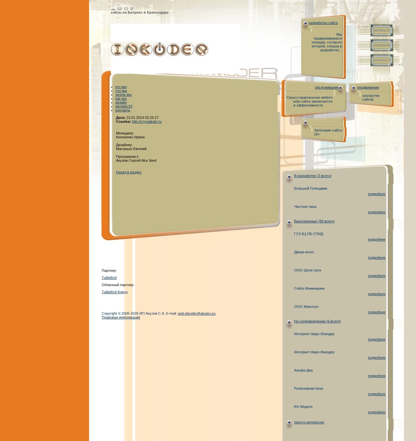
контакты (122, 110)
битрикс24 (123, 106)
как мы (121, 98)
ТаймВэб (109, 278)
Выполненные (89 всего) (314, 221)
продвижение (368, 87)
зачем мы (123, 94)
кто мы (121, 87)
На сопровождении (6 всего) (317, 321)
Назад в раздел (128, 172)
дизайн (121, 102)
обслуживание (327, 87)
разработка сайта (323, 23)
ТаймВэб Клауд (114, 292)
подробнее (376, 194)
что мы (121, 91)
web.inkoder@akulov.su (196, 313)
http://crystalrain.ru (147, 121)
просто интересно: (309, 422)
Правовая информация (121, 317)
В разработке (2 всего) (313, 176)
